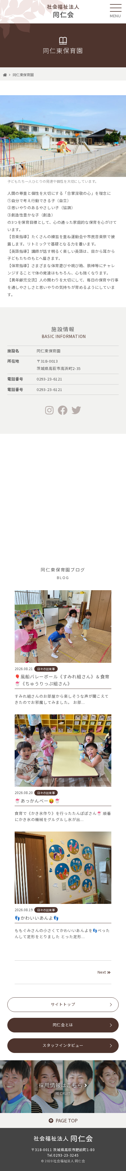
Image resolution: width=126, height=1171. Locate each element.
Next (102, 972)
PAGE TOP (67, 1120)
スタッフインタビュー (63, 1045)
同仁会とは (63, 1024)
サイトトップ (63, 1004)
